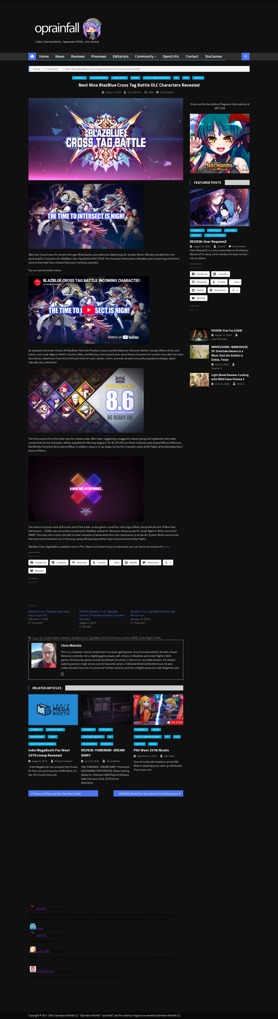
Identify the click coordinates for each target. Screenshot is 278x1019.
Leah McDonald (219, 339)
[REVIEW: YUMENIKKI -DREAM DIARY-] (106, 709)
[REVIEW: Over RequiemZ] (220, 207)
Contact (192, 56)
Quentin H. (216, 368)
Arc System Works (50, 638)
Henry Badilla (113, 761)
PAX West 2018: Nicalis (151, 750)
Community (144, 56)
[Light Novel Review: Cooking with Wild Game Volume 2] (199, 380)
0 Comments (238, 246)
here (166, 547)
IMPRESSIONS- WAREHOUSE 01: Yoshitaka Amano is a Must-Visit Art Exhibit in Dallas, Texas (229, 353)
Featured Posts (207, 182)
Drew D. (241, 384)
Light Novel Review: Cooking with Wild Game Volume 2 (230, 377)
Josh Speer (169, 756)
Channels (79, 78)
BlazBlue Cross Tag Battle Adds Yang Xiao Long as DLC (48, 613)
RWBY (135, 638)
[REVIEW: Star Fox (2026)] (199, 335)
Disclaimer (213, 56)
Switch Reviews (215, 235)
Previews (98, 56)
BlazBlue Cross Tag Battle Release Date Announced (153, 613)
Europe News (99, 78)
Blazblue (66, 638)
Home (44, 56)
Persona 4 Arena (121, 638)
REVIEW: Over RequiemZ (208, 241)
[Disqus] (105, 847)
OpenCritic (171, 56)
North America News (157, 78)
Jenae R (221, 246)
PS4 (186, 78)
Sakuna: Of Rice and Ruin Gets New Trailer (57, 794)
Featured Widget (93, 736)
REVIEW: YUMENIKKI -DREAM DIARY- (103, 753)
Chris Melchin (134, 92)
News (59, 56)
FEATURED (105, 729)
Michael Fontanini (63, 761)
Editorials (121, 56)
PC (176, 78)
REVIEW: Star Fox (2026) (226, 331)
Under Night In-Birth (150, 638)
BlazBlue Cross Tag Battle (86, 638)
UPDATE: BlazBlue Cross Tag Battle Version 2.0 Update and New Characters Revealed (102, 615)
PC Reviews (89, 744)
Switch (198, 78)
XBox (153, 744)
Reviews (78, 56)
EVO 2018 (106, 638)
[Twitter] (62, 674)
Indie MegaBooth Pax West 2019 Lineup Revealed (49, 753)
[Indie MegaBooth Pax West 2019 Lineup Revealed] (53, 709)
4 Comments (166, 92)
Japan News (119, 78)
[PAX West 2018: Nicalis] (158, 709)
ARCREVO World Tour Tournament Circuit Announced (148, 794)
